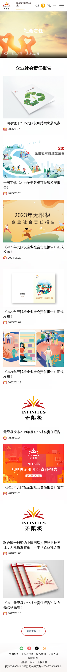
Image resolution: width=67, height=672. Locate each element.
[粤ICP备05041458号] (16, 666)
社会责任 (17, 53)
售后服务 (14, 654)
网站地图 (33, 658)
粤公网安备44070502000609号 (45, 666)
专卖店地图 (27, 654)
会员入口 (53, 654)
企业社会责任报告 (35, 53)
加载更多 (31, 631)
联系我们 (41, 654)
